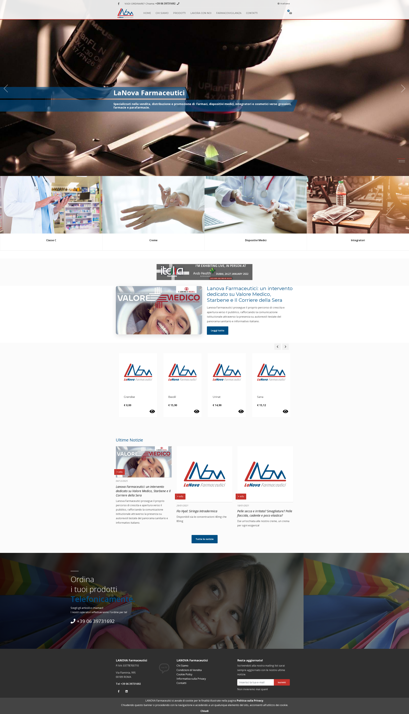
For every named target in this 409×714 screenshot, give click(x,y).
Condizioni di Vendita (189, 670)
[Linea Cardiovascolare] (255, 205)
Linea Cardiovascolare (255, 240)
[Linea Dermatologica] (358, 205)
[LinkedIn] (126, 691)
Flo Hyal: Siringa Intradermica (197, 511)
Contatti (252, 13)
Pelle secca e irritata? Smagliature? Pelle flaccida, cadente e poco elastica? (264, 513)
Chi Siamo (162, 13)
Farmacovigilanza (228, 13)
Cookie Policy (184, 674)
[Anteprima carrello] (291, 13)
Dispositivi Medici (51, 240)
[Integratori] (153, 205)
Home (147, 13)
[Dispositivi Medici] (51, 205)
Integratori (153, 240)
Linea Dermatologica (358, 240)
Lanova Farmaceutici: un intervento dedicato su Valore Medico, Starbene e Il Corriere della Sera (143, 490)
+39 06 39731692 (165, 3)
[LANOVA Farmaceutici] (125, 12)
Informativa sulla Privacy (191, 678)
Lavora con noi (201, 13)
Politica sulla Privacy (250, 700)
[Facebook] (118, 4)
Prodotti (179, 13)
